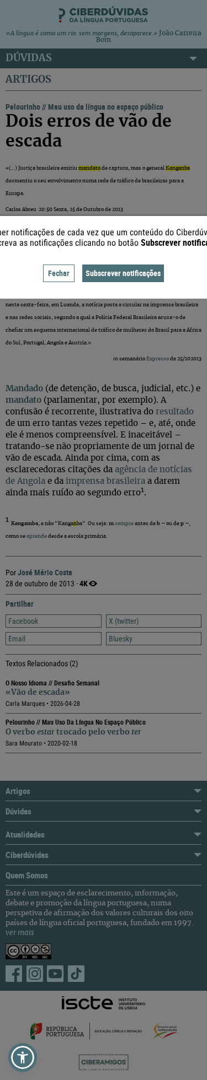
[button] (22, 1057)
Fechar (59, 273)
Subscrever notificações (123, 273)
